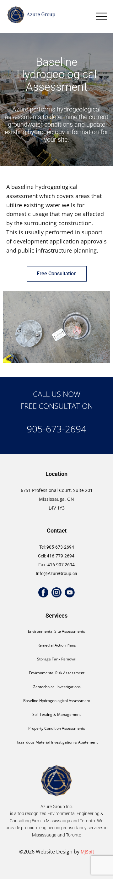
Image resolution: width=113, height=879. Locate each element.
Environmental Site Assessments (56, 631)
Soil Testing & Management (56, 714)
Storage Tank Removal (56, 659)
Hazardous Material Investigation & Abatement (56, 742)
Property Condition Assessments (56, 728)
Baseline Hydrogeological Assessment (56, 700)
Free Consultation (57, 274)
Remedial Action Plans (56, 645)
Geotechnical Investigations (57, 686)
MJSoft (87, 852)
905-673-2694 (56, 428)
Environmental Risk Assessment (56, 673)
